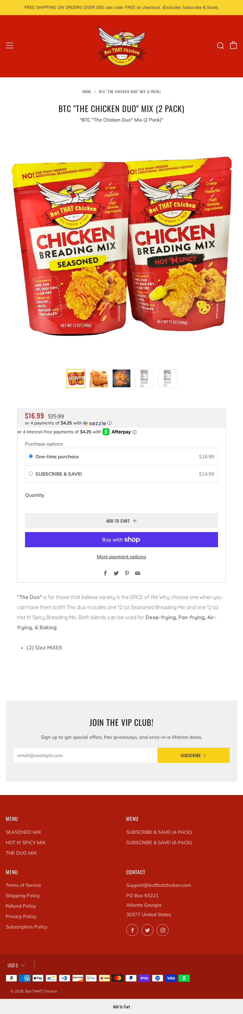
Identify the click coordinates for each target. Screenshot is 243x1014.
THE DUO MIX (21, 853)
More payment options (121, 557)
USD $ (13, 965)
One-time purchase (57, 457)
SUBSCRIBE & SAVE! (59, 474)
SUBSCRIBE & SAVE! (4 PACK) (159, 832)
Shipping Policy (23, 895)
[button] (75, 378)
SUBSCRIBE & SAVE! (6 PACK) (159, 842)
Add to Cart (121, 1006)
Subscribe (191, 755)
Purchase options (44, 444)
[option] (121, 245)
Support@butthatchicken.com (158, 885)
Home (87, 91)
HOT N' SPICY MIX (26, 842)
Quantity (34, 495)
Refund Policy (21, 906)
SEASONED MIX (23, 832)
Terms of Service (23, 885)
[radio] (31, 456)
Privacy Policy (21, 916)
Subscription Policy (26, 927)
